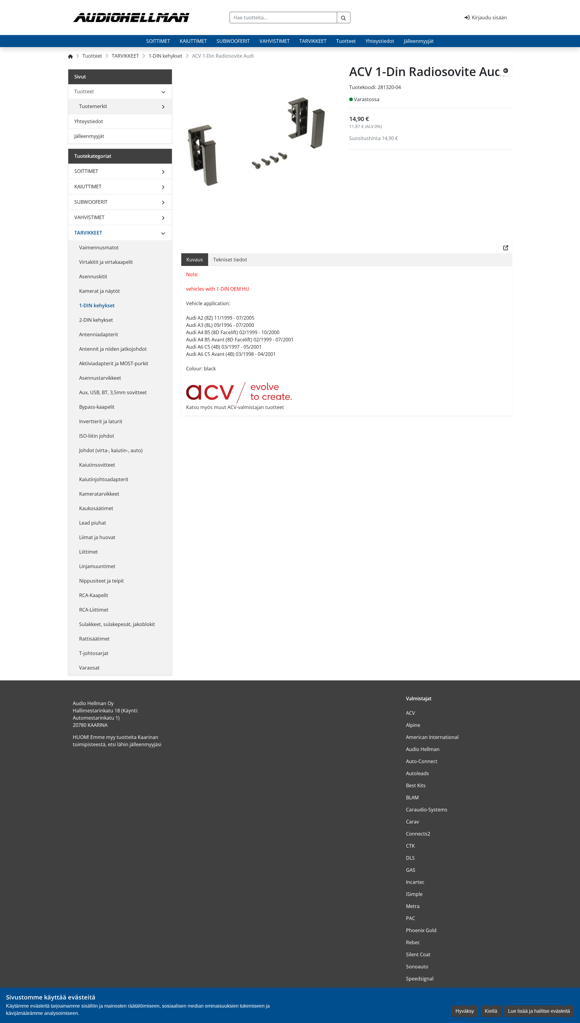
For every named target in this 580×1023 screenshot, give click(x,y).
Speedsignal (419, 978)
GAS (410, 870)
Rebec (413, 942)
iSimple (414, 894)
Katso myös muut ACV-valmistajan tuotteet (235, 407)
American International (432, 737)
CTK (410, 845)
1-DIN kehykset (165, 56)
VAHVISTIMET (274, 41)
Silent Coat (418, 954)
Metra (413, 906)
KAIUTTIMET (193, 41)
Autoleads (417, 773)
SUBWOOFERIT (233, 41)
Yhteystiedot (380, 41)
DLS (410, 858)
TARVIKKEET (313, 41)
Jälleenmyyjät (419, 41)
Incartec (415, 882)
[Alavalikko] (163, 106)
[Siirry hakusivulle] (343, 17)
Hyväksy (465, 1011)
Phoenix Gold (421, 930)
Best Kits (416, 785)
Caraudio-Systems (426, 809)
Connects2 (418, 833)
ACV (410, 713)
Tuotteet (346, 41)
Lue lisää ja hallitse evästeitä (539, 1011)
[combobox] (283, 17)
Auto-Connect (421, 761)
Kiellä (491, 1011)
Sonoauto (417, 966)
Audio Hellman (423, 749)
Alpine (413, 725)
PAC (410, 918)
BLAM (412, 797)
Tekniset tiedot (230, 259)
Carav (412, 821)
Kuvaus (194, 259)
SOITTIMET (158, 41)
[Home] (70, 56)
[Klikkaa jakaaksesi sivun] (505, 247)
